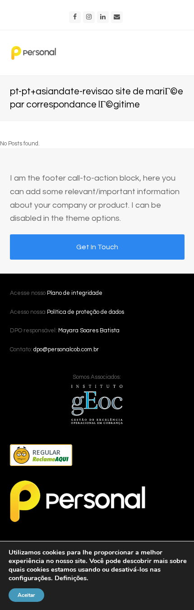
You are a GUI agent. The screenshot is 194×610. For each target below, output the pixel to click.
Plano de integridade (74, 293)
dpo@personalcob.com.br (66, 349)
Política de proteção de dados (85, 312)
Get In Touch (97, 247)
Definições (71, 578)
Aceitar (26, 595)
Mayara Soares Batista (89, 330)
